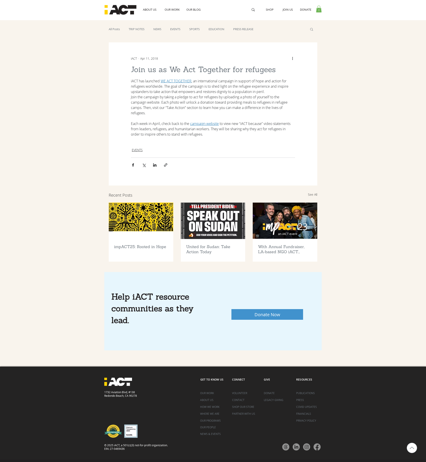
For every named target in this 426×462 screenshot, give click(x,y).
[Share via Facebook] (133, 165)
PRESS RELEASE (243, 29)
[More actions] (292, 58)
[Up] (412, 448)
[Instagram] (306, 446)
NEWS (157, 29)
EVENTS (175, 29)
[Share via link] (166, 165)
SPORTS (194, 29)
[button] (319, 9)
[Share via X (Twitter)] (144, 165)
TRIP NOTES (136, 29)
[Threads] (285, 446)
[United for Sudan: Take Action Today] (213, 221)
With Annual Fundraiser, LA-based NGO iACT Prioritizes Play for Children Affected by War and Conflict (283, 249)
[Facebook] (317, 446)
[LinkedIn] (296, 446)
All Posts (114, 29)
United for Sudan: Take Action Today (208, 249)
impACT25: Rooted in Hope (140, 246)
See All (312, 194)
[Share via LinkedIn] (155, 165)
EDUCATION (216, 29)
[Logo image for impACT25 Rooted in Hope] (141, 221)
